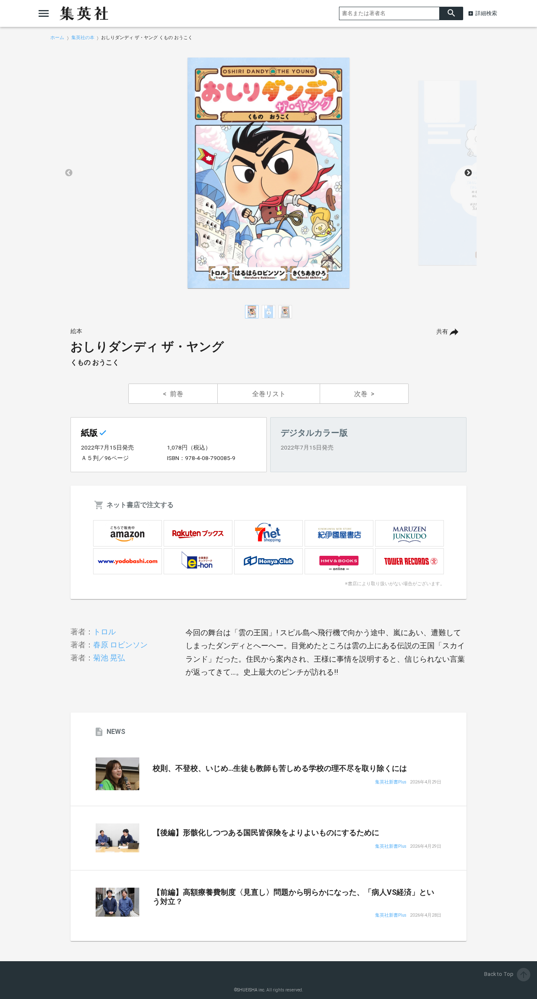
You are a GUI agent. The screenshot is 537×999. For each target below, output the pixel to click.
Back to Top (506, 974)
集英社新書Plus (391, 782)
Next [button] (468, 173)
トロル (104, 631)
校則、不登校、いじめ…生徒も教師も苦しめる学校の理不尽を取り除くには (280, 768)
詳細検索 (486, 13)
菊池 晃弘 (109, 657)
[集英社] (84, 13)
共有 (442, 332)
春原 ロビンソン (120, 644)
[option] (268, 173)
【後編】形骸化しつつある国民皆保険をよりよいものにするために (266, 832)
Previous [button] (68, 173)
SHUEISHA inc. (251, 990)
